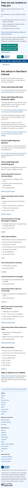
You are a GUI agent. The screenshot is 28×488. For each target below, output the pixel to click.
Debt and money (16, 61)
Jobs (2, 450)
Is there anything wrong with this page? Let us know (14, 389)
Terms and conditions (6, 459)
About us (3, 430)
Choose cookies (5, 52)
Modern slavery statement (7, 444)
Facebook (8, 191)
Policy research (4, 446)
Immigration (4, 411)
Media (2, 441)
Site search (3, 424)
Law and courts (4, 409)
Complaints (4, 439)
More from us (6, 64)
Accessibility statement (6, 456)
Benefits (3, 61)
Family (2, 407)
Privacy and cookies (5, 461)
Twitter (13, 191)
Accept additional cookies (9, 45)
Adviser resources (5, 419)
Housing (3, 404)
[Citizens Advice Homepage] (5, 56)
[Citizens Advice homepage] (5, 467)
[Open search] (25, 56)
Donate (20, 56)
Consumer (3, 402)
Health (2, 413)
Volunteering (4, 448)
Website (3, 191)
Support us (3, 434)
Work (8, 61)
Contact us (3, 432)
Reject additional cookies (9, 49)
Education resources (6, 422)
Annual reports (4, 437)
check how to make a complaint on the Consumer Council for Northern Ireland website (14, 133)
